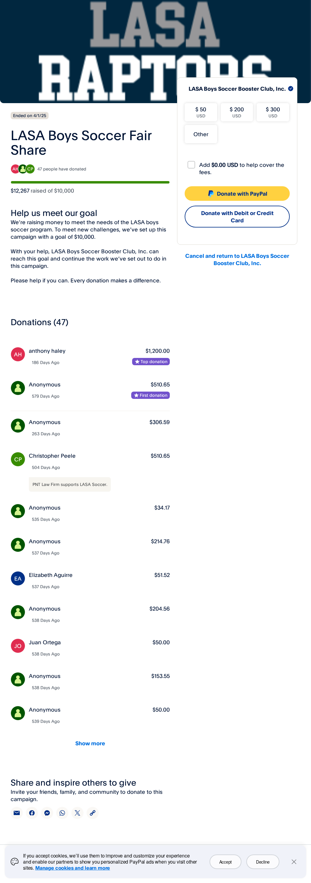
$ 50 (200, 112)
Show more (90, 743)
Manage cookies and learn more (72, 868)
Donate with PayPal (242, 193)
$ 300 (273, 112)
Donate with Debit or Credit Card (237, 217)
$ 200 (237, 112)
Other (200, 134)
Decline (263, 862)
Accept (225, 862)
